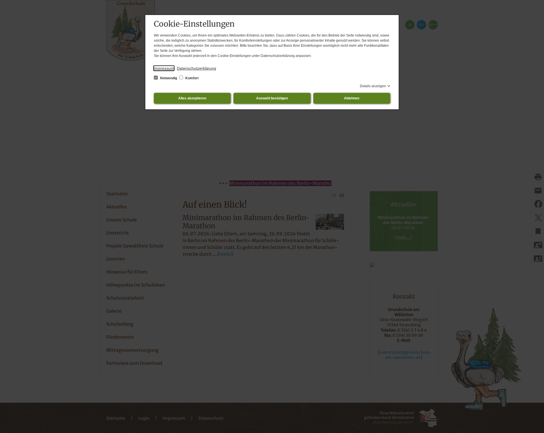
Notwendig (168, 78)
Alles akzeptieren (192, 98)
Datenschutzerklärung (196, 68)
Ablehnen (351, 98)
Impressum (164, 68)
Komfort (191, 78)
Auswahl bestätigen (272, 98)
